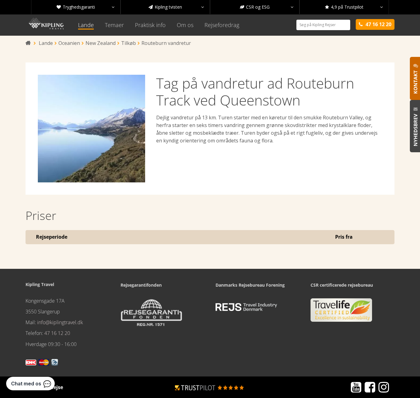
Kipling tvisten (176, 7)
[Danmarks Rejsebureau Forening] (246, 307)
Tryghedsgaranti (85, 7)
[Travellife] (341, 312)
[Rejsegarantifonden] (151, 314)
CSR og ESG (266, 7)
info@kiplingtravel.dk (60, 322)
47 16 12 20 (57, 333)
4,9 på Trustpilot (354, 7)
